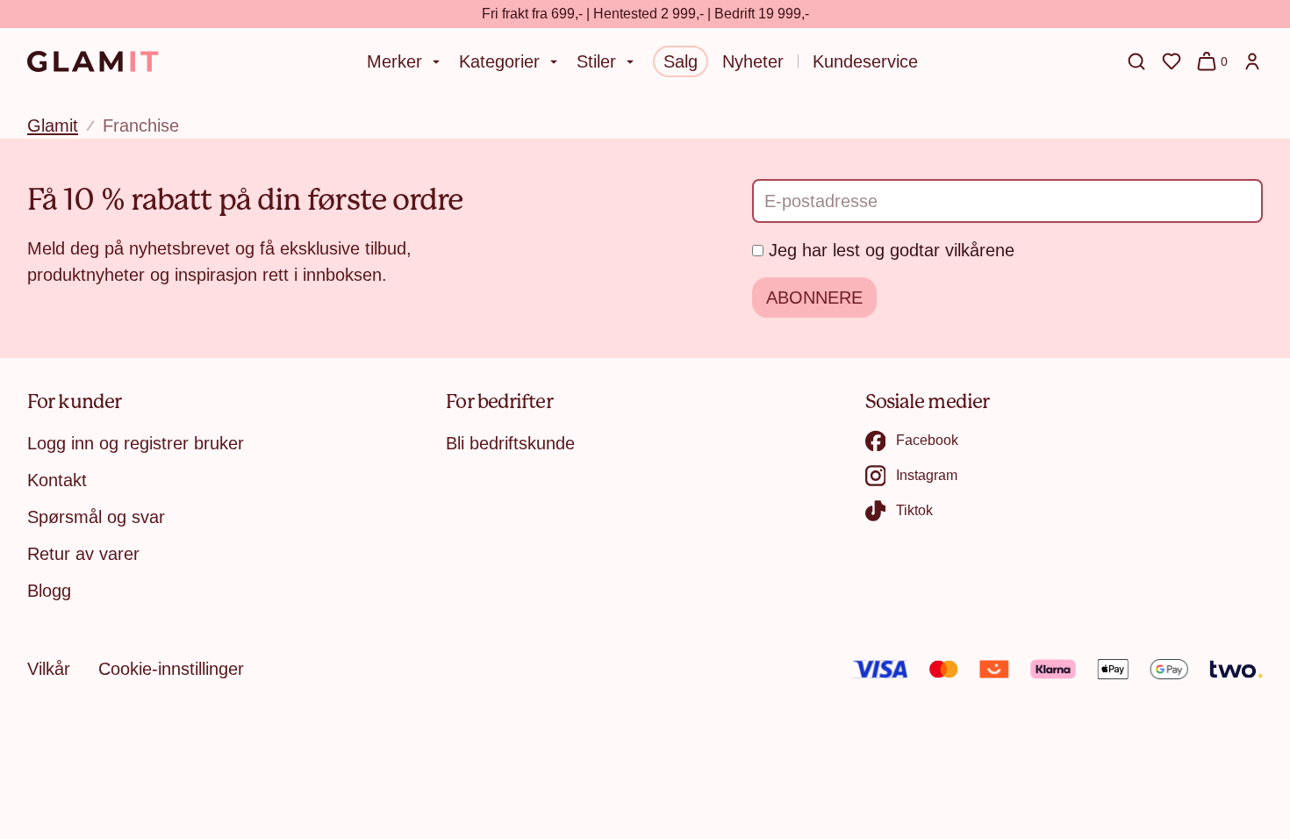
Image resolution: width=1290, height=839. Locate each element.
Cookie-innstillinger (171, 668)
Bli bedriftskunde (510, 443)
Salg (680, 61)
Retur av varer (83, 553)
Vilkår (48, 668)
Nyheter (753, 61)
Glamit (52, 125)
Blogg (49, 590)
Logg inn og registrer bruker (135, 443)
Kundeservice (865, 61)
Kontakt (57, 480)
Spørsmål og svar (96, 517)
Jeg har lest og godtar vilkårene (891, 250)
